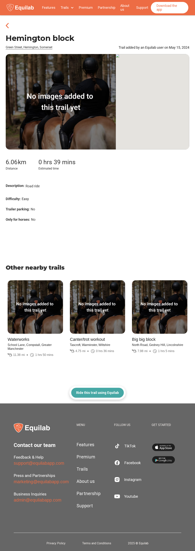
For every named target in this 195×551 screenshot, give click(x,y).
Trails (82, 469)
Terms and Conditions (96, 543)
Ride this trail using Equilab (97, 393)
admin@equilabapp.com (37, 500)
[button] (67, 7)
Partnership (106, 8)
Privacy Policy (56, 543)
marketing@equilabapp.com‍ (41, 481)
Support (142, 8)
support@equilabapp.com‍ (39, 463)
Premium (86, 8)
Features (48, 8)
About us (124, 7)
